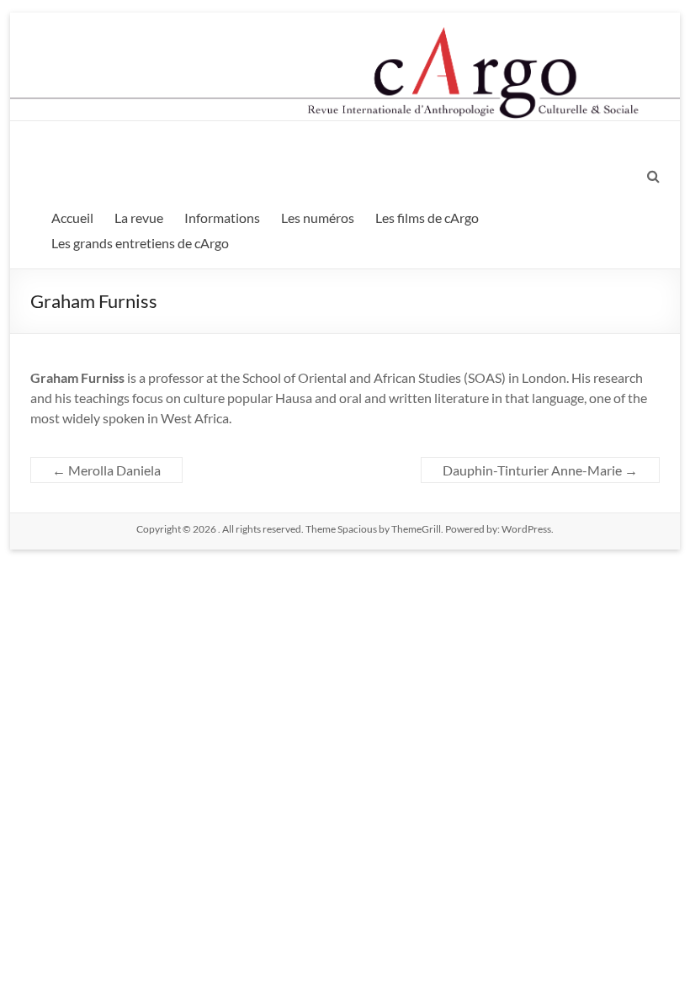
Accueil (72, 218)
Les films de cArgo (427, 218)
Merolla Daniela (106, 470)
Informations (222, 218)
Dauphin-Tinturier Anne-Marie (540, 470)
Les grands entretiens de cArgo (140, 243)
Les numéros (317, 218)
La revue (138, 218)
